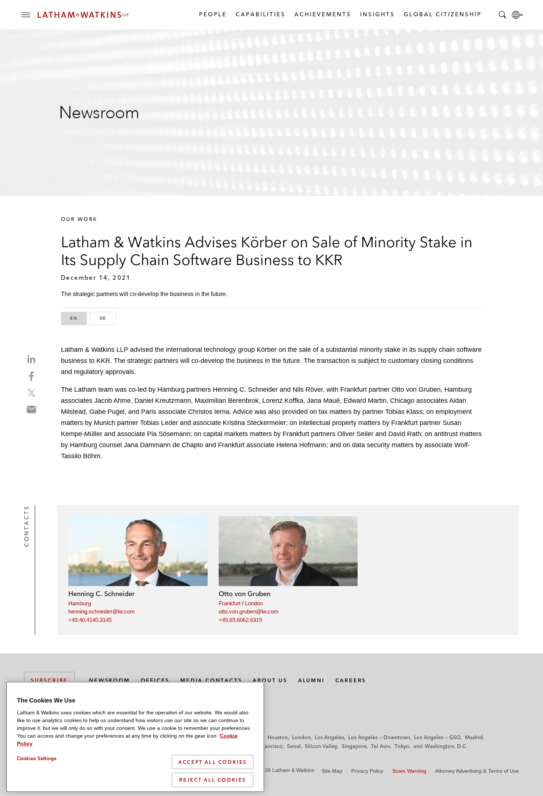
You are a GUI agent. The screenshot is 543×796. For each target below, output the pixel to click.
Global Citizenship (442, 14)
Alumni (311, 680)
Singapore (354, 746)
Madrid (474, 737)
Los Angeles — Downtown (379, 737)
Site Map (332, 771)
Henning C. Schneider (101, 593)
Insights (377, 14)
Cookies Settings (37, 758)
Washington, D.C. (446, 746)
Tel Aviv (380, 746)
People (212, 14)
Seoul (294, 746)
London (254, 603)
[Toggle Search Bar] (502, 14)
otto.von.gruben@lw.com (249, 611)
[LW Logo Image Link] (83, 14)
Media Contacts (211, 680)
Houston (277, 737)
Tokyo (402, 746)
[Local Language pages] (517, 14)
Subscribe (49, 680)
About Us (270, 680)
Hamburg (79, 603)
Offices (155, 680)
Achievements (322, 14)
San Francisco (266, 746)
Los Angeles (329, 737)
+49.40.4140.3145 (90, 620)
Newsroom (109, 680)
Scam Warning (409, 771)
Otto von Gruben (244, 593)
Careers (350, 680)
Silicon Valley (321, 746)
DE (108, 318)
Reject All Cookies (212, 780)
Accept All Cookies (212, 762)
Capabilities (260, 14)
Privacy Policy (367, 771)
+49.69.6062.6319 (240, 620)
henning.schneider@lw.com (101, 611)
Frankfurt (229, 603)
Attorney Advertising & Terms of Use (477, 771)
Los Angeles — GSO (437, 737)
